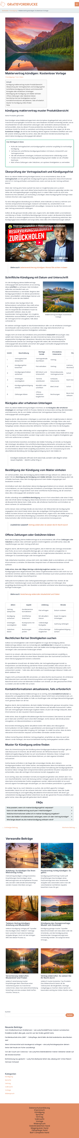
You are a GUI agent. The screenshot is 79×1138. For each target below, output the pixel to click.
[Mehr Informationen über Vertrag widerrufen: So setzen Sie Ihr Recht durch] (57, 961)
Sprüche (8, 1080)
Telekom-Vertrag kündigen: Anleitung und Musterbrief (18, 924)
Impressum (39, 1110)
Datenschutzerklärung (39, 1108)
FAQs (8, 105)
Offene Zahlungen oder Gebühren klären (21, 96)
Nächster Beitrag (69, 827)
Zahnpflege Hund (39, 1130)
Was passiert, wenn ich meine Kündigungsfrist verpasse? (30, 807)
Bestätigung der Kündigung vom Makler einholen (23, 94)
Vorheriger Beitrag (10, 827)
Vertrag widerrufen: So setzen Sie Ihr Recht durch (48, 525)
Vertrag (8, 1083)
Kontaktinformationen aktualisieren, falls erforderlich (25, 100)
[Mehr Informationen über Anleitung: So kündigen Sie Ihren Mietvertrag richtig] (22, 855)
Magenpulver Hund (39, 1128)
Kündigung (10, 77)
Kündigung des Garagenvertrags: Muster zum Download (56, 924)
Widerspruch (9, 1093)
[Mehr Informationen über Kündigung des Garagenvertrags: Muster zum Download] (57, 908)
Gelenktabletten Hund (39, 1126)
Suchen (7, 1012)
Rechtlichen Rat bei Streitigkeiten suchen (21, 98)
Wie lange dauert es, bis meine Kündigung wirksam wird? (30, 819)
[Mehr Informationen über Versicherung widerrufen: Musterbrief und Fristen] (22, 961)
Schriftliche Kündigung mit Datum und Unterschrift (24, 89)
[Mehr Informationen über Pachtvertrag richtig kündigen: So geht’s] (57, 855)
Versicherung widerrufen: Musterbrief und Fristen (39, 594)
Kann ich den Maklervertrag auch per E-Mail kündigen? (29, 810)
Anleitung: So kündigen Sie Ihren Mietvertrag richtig (20, 871)
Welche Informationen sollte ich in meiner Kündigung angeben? (33, 813)
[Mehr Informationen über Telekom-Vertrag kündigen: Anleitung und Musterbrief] (22, 908)
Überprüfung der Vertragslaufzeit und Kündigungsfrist (25, 87)
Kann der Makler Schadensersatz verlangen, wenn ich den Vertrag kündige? (38, 816)
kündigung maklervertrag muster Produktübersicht (24, 85)
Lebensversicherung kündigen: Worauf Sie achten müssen (43, 267)
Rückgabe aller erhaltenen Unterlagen (20, 91)
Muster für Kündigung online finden (19, 103)
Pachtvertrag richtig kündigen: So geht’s (56, 871)
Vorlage (8, 1090)
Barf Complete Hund (39, 1132)
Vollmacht (9, 1087)
